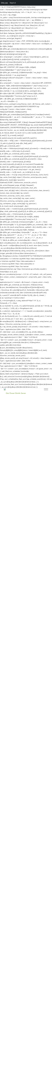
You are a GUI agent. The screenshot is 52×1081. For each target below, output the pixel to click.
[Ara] (39, 393)
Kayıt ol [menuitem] (13, 3)
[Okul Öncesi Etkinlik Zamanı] (21, 393)
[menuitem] (39, 393)
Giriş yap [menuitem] (4, 3)
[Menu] (44, 393)
